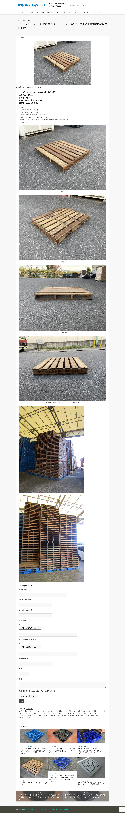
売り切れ (23, 781)
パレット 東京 (101, 711)
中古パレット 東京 (92, 713)
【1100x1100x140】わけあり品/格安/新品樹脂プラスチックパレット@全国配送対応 (91, 784)
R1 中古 (24, 711)
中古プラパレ (57, 715)
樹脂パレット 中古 (24, 718)
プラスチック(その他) (46, 12)
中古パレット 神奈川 (36, 715)
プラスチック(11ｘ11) (22, 12)
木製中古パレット (85, 715)
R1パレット (31, 711)
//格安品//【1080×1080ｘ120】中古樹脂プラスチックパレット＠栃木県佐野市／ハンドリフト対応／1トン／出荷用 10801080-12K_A (34, 750)
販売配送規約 (96, 12)
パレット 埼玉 (76, 711)
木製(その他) (57, 12)
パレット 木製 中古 (57, 711)
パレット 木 (84, 711)
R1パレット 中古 (39, 711)
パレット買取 (67, 12)
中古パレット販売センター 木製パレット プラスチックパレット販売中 (45, 809)
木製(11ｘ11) (34, 12)
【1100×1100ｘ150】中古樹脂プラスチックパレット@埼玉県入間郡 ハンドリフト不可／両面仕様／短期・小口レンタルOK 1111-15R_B (91, 750)
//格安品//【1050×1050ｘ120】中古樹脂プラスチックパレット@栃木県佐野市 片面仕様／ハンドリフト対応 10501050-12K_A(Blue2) (62, 778)
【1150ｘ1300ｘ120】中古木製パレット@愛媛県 (34, 784)
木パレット (77, 715)
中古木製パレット (66, 715)
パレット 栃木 (23, 713)
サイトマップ (87, 12)
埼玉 (73, 715)
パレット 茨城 (51, 713)
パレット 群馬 (42, 713)
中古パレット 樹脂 (24, 715)
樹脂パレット (94, 715)
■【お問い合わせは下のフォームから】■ (28, 87)
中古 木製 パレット (62, 713)
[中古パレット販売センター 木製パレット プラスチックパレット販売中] (42, 5)
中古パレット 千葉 (81, 713)
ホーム (19, 20)
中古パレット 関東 (48, 715)
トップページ (77, 12)
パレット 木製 (48, 711)
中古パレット (71, 713)
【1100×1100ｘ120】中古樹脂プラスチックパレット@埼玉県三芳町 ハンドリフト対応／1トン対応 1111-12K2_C (62, 750)
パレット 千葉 (67, 711)
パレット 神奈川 (33, 713)
